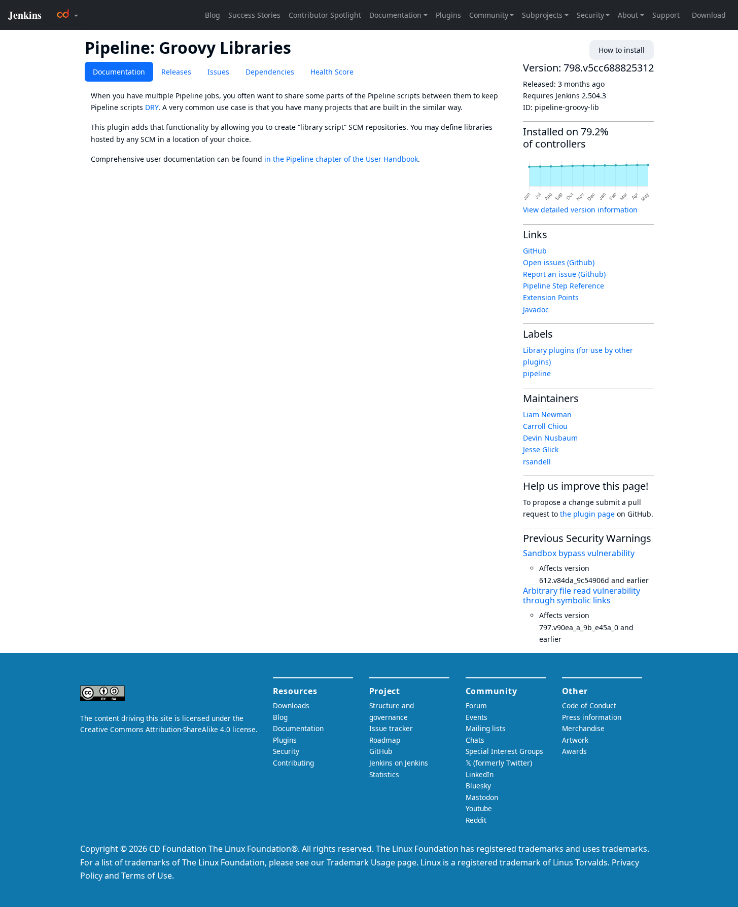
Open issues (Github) (558, 262)
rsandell (537, 461)
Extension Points (551, 297)
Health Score (332, 72)
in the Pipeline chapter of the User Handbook (341, 159)
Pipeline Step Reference (563, 286)
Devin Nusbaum (550, 438)
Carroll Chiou (545, 426)
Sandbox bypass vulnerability (579, 553)
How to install (622, 50)
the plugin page (587, 514)
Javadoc (536, 309)
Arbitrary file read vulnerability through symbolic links (581, 595)
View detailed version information (580, 209)
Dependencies (269, 72)
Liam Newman (547, 414)
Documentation (119, 72)
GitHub (535, 251)
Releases (176, 72)
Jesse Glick (540, 449)
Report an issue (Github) (564, 274)
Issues (218, 72)
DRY (151, 107)
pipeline (537, 373)
